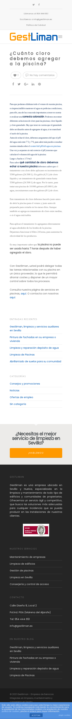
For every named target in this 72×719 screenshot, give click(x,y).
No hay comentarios (42, 75)
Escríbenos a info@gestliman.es (36, 19)
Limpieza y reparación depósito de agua (34, 348)
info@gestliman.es (21, 626)
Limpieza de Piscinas (22, 354)
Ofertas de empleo (21, 397)
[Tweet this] (19, 84)
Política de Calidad (36, 25)
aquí (23, 293)
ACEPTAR (36, 715)
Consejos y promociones (25, 383)
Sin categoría (18, 404)
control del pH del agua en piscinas (45, 146)
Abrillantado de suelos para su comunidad (35, 361)
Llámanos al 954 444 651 (36, 13)
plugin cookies (64, 715)
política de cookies (10, 711)
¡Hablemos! (36, 452)
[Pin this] (40, 84)
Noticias (14, 390)
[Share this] (13, 84)
